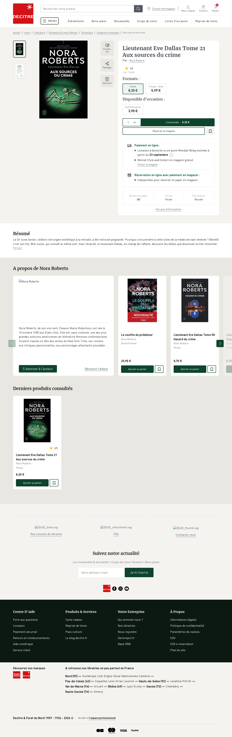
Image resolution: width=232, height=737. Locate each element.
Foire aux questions (25, 619)
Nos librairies (126, 625)
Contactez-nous (186, 534)
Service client (21, 650)
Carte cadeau (73, 619)
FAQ (116, 534)
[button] (116, 242)
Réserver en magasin (163, 130)
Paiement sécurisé (25, 632)
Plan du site (177, 650)
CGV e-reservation (181, 644)
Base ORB (124, 644)
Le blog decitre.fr (76, 638)
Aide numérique (23, 644)
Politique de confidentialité (187, 625)
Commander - (178, 122)
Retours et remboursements (31, 638)
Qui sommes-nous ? (130, 619)
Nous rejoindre (127, 632)
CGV (172, 638)
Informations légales (183, 619)
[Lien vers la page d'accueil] (23, 13)
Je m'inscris (139, 572)
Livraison (19, 625)
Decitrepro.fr (126, 638)
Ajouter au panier (137, 368)
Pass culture (73, 632)
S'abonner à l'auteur (38, 369)
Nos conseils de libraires (46, 534)
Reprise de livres (76, 625)
